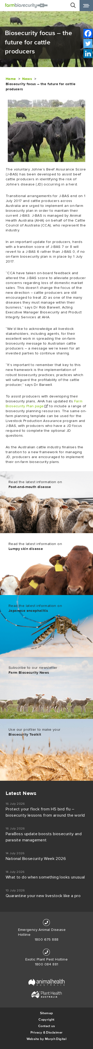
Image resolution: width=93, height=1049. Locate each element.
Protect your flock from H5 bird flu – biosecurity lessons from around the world (45, 812)
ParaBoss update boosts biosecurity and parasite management (44, 837)
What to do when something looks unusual (45, 877)
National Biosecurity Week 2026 (36, 858)
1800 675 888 (47, 940)
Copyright (46, 1019)
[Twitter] (87, 43)
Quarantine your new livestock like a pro (43, 895)
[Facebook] (87, 33)
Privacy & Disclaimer (46, 1032)
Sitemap (46, 1013)
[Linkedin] (87, 53)
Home (11, 79)
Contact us (46, 1025)
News (27, 79)
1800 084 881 (46, 964)
